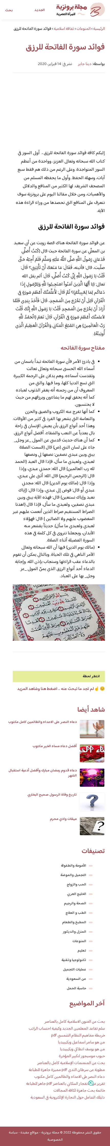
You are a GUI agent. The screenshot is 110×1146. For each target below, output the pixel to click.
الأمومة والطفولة (73, 866)
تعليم (82, 951)
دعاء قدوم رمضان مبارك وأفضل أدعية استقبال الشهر (42, 773)
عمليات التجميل (74, 970)
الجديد (39, 10)
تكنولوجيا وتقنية (73, 960)
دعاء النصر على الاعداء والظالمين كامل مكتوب (42, 722)
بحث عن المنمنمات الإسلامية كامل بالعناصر (71, 1063)
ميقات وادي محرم (63, 819)
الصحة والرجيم (75, 904)
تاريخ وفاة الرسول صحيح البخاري (52, 795)
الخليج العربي (76, 894)
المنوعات (79, 941)
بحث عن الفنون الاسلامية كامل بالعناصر (75, 1021)
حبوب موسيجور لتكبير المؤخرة (82, 1056)
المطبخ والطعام (74, 922)
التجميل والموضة (73, 875)
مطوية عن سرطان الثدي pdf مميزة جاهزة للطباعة (67, 1070)
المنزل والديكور (74, 932)
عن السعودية (76, 979)
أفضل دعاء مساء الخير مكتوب (54, 746)
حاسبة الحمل (76, 988)
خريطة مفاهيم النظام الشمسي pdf (78, 1035)
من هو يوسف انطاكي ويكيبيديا (82, 1049)
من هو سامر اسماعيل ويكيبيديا (81, 1042)
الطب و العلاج (75, 913)
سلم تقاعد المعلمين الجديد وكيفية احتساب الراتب (67, 1028)
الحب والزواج (76, 885)
